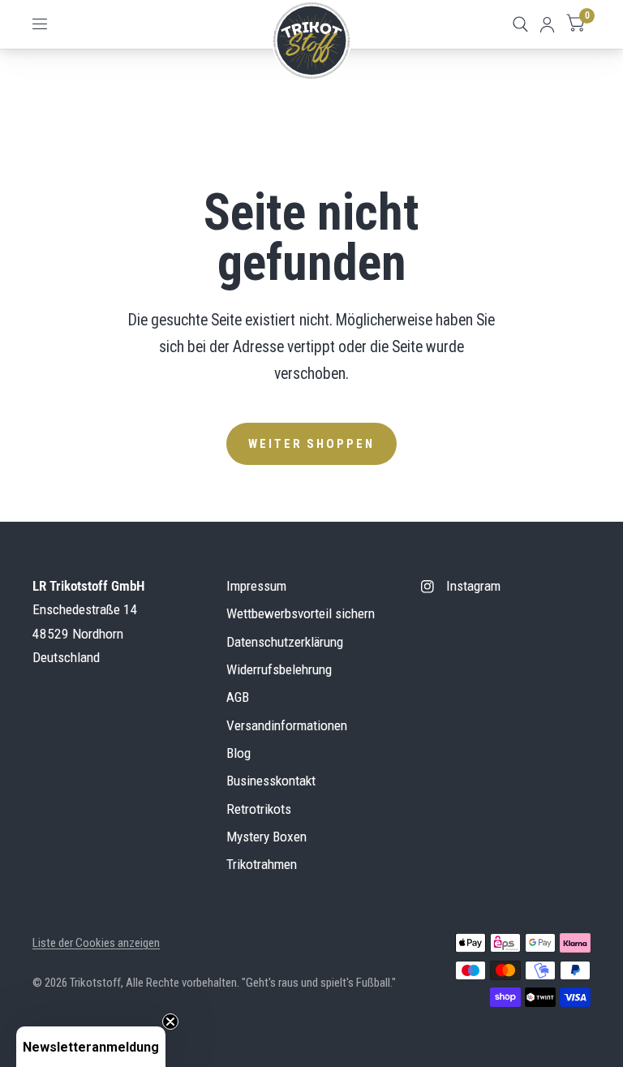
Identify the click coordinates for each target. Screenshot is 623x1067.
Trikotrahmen (261, 864)
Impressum (256, 586)
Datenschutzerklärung (284, 642)
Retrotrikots (258, 809)
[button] (90, 1046)
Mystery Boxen (266, 836)
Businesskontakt (271, 780)
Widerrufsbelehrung (279, 669)
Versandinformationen (286, 725)
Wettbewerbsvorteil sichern (300, 613)
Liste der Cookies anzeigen (96, 943)
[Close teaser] (170, 1021)
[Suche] (520, 24)
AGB (237, 697)
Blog (238, 753)
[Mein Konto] (547, 24)
